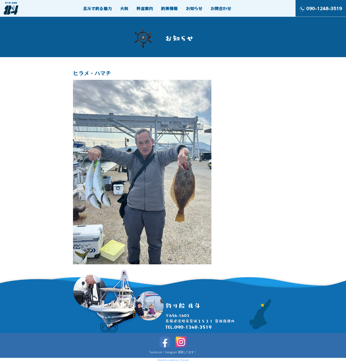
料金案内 (144, 8)
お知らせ (194, 8)
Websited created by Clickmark (173, 360)
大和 (124, 8)
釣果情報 (169, 8)
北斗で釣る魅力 (97, 8)
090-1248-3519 (324, 8)
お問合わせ (220, 8)
